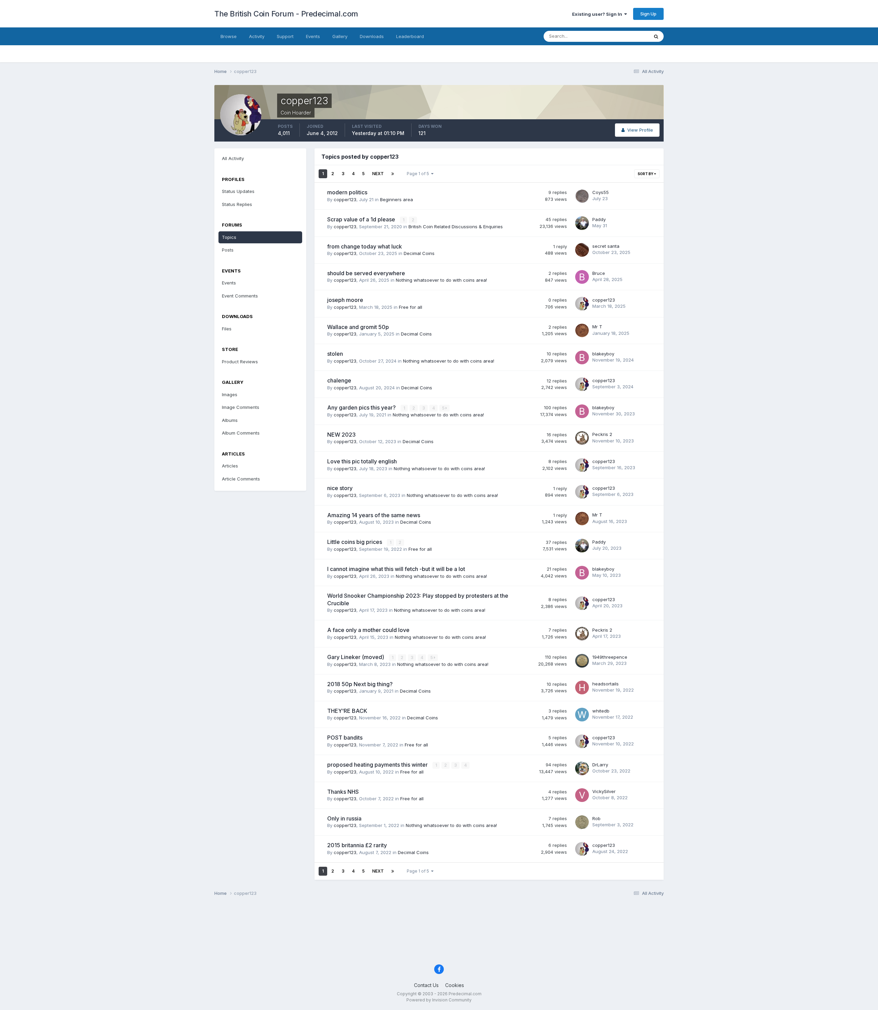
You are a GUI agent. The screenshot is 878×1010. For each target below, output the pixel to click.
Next (378, 173)
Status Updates (623, 36)
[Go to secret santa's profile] (582, 250)
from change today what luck (364, 246)
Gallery (339, 36)
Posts (228, 250)
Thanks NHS (343, 791)
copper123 (345, 199)
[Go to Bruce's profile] (582, 277)
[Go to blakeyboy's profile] (582, 357)
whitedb (600, 711)
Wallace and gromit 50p (358, 327)
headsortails (605, 683)
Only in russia (344, 818)
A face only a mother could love (368, 629)
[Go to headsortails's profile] (582, 687)
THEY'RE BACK (347, 710)
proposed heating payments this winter (378, 764)
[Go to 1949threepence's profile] (582, 661)
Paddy (599, 219)
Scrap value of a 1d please (361, 219)
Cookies (454, 985)
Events (313, 36)
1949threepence (609, 657)
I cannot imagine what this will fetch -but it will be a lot (396, 568)
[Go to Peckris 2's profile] (582, 438)
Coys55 (600, 192)
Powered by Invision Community (439, 999)
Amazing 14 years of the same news (373, 515)
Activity (256, 36)
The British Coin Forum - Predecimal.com (286, 13)
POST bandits (345, 737)
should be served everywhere (366, 273)
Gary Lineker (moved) (356, 657)
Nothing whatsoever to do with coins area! (441, 280)
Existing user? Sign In (598, 14)
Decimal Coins (419, 253)
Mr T (597, 326)
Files (227, 328)
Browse (229, 36)
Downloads (372, 36)
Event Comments (240, 296)
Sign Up (648, 13)
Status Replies (237, 204)
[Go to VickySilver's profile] (582, 795)
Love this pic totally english (362, 461)
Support (285, 36)
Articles (230, 466)
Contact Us (426, 985)
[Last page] (393, 173)
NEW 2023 (341, 434)
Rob (596, 818)
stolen (335, 353)
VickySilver (604, 791)
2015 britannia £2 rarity (357, 845)
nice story (340, 488)
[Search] (656, 36)
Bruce (598, 273)
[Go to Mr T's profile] (582, 330)
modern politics (347, 192)
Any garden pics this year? (362, 407)
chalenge (339, 380)
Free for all (410, 307)
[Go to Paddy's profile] (582, 223)
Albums (230, 420)
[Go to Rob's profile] (582, 822)
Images (229, 394)
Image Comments (240, 407)
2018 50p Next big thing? (360, 684)
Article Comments (241, 479)
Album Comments (241, 433)
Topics (229, 237)
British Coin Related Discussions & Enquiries (455, 226)
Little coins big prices (355, 541)
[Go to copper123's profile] (582, 304)
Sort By (646, 174)
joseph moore (345, 299)
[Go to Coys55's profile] (582, 196)
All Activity (233, 158)
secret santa (605, 246)
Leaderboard (410, 36)
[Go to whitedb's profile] (582, 714)
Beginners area (396, 199)
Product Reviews (240, 361)
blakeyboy (603, 353)
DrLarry (600, 764)
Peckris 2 (602, 434)
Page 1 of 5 (419, 173)
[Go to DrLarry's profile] (582, 768)
